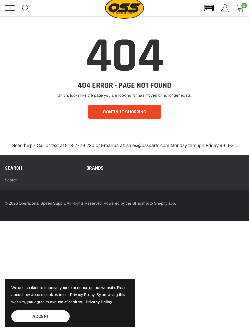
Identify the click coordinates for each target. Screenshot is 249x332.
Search (11, 180)
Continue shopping (124, 112)
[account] (225, 8)
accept (40, 316)
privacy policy (99, 302)
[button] (209, 8)
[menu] (10, 8)
